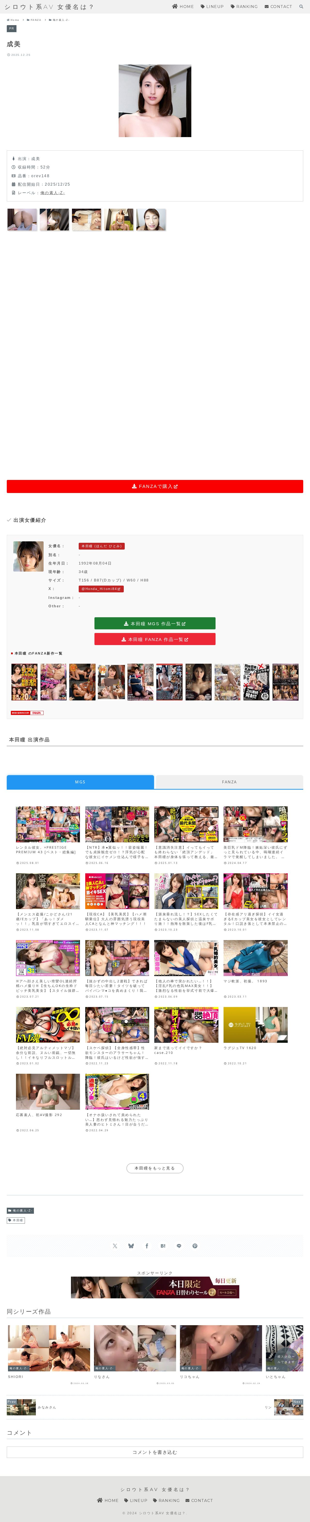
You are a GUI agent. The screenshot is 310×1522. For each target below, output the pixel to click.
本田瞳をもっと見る (155, 1168)
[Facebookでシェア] (147, 1246)
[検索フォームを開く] (301, 6)
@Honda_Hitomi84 (99, 589)
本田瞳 (18, 1220)
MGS (80, 782)
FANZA (229, 782)
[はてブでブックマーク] (163, 1246)
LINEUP (138, 1500)
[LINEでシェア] (179, 1246)
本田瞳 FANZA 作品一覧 (155, 639)
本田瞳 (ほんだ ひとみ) (102, 546)
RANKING (168, 1500)
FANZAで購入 (155, 486)
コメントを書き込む (154, 1452)
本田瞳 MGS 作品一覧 (155, 623)
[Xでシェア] (115, 1246)
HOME (111, 1500)
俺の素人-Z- (52, 193)
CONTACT (201, 1500)
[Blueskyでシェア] (131, 1246)
